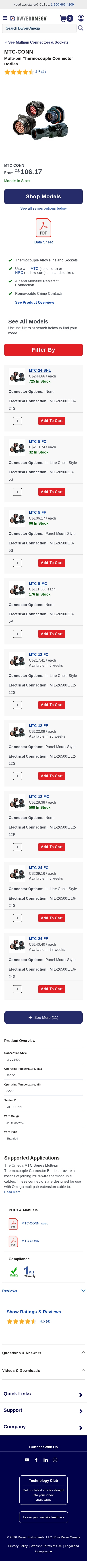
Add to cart (52, 421)
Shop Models (43, 196)
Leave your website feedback (43, 1517)
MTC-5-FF (37, 512)
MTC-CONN (30, 1241)
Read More (12, 1192)
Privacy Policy (18, 1546)
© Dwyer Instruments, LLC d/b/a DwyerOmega (43, 1537)
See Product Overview (34, 302)
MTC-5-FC (37, 441)
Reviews (9, 1291)
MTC (35, 269)
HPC (19, 273)
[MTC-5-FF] (17, 518)
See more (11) (45, 1017)
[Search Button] (81, 28)
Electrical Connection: (28, 401)
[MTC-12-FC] (17, 660)
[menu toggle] (5, 18)
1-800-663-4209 (62, 4)
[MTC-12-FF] (17, 731)
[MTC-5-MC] (17, 589)
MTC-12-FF (38, 725)
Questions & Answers (21, 1353)
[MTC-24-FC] (17, 873)
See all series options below (43, 208)
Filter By (43, 350)
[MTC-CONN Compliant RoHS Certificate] (14, 1272)
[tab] (43, 1227)
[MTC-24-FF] (17, 944)
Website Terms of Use (46, 1546)
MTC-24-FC (39, 867)
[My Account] (81, 18)
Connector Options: (26, 391)
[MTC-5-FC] (17, 447)
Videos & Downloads (21, 1370)
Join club (43, 1500)
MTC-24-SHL (40, 370)
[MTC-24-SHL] (17, 376)
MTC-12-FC (39, 654)
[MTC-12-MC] (17, 802)
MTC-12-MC (39, 797)
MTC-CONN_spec (34, 1223)
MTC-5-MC (38, 583)
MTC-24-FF (38, 939)
